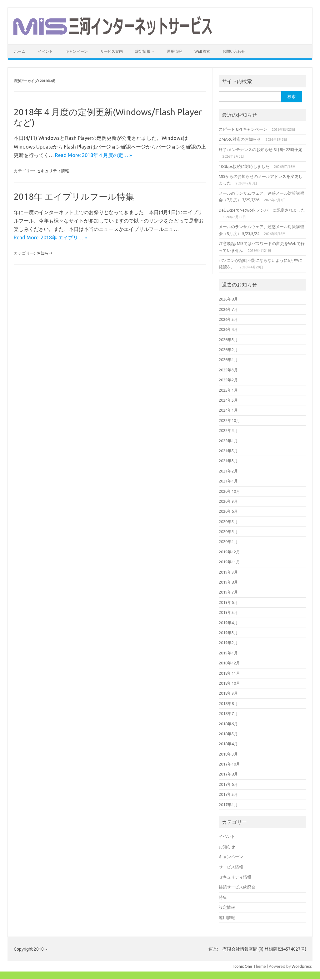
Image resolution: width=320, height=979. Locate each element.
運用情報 (174, 51)
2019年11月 (229, 562)
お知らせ (45, 253)
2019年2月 (228, 642)
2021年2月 (228, 471)
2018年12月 (229, 663)
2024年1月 (228, 410)
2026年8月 (228, 299)
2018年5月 (228, 734)
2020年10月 (229, 491)
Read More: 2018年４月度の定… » (93, 155)
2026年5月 (228, 319)
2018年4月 (228, 744)
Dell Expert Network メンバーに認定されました (262, 210)
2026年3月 (228, 339)
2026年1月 (228, 359)
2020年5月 (228, 521)
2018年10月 (229, 683)
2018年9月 (228, 693)
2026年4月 (228, 329)
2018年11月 (229, 673)
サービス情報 (231, 867)
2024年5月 (228, 400)
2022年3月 (228, 430)
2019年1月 (228, 653)
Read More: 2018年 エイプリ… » (50, 237)
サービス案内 (111, 51)
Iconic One (242, 966)
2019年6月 (228, 602)
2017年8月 (228, 774)
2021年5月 (228, 450)
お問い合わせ (233, 51)
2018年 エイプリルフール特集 (74, 196)
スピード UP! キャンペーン (243, 129)
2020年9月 (228, 501)
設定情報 (142, 51)
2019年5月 (228, 612)
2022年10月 (229, 420)
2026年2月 (228, 349)
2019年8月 (228, 582)
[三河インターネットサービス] (112, 33)
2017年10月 (229, 764)
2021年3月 (228, 460)
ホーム (19, 51)
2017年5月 (228, 794)
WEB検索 (202, 51)
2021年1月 (228, 481)
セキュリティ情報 (53, 171)
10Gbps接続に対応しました (244, 166)
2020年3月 (228, 531)
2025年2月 (228, 380)
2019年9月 (228, 572)
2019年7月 (228, 592)
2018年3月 (228, 754)
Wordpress (302, 966)
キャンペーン (76, 51)
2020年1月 (228, 541)
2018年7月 (228, 713)
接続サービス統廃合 (237, 887)
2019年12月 (229, 552)
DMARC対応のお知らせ (240, 139)
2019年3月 (228, 632)
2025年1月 (228, 390)
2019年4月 (228, 622)
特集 (223, 897)
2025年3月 (228, 370)
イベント (45, 51)
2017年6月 (228, 784)
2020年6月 (228, 511)
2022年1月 (228, 440)
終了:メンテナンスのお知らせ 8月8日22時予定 (260, 149)
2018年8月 (228, 703)
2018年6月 (228, 724)
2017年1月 (228, 804)
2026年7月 (228, 309)
